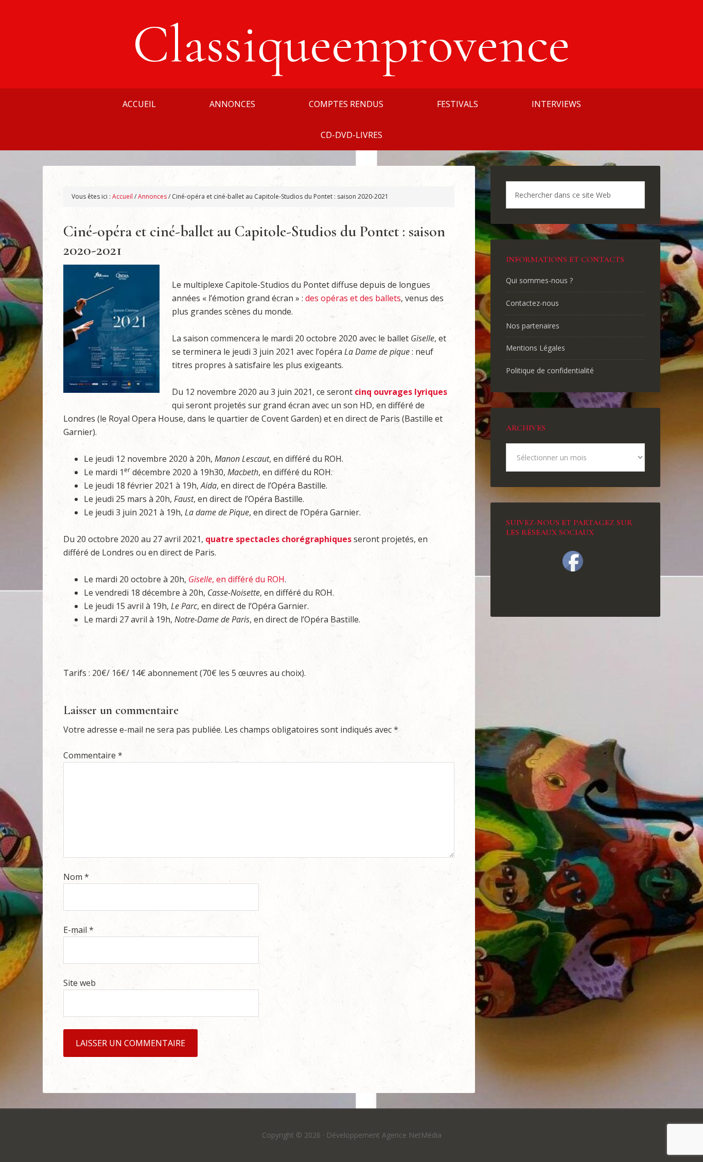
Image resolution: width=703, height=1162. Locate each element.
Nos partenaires (532, 326)
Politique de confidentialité (550, 370)
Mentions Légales (535, 348)
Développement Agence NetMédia (384, 1135)
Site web (79, 982)
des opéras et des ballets (353, 298)
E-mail (78, 929)
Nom (76, 876)
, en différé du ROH (236, 579)
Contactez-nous (532, 303)
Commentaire (92, 755)
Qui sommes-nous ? (539, 280)
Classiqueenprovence (351, 44)
